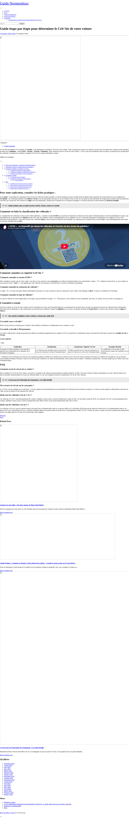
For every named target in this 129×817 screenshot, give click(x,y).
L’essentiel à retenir (11, 175)
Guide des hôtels (9, 16)
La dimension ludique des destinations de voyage (25, 20)
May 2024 (7, 787)
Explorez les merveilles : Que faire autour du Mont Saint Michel (21, 505)
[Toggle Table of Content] (1, 161)
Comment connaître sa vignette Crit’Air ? (17, 169)
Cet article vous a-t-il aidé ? (17, 177)
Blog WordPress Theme (7, 813)
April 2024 (7, 789)
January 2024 (8, 794)
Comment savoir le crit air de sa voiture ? (21, 183)
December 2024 (9, 776)
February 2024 (8, 793)
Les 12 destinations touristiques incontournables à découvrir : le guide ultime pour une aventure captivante (37, 804)
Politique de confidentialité (12, 806)
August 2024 (8, 782)
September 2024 (9, 780)
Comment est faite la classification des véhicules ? (19, 167)
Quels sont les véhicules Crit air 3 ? (20, 188)
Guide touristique (10, 14)
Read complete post (6, 512)
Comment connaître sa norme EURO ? (20, 170)
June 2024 (7, 785)
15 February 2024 (5, 33)
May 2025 (7, 769)
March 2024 (8, 791)
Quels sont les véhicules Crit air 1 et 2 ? (21, 187)
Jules (13, 33)
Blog (5, 13)
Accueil (6, 11)
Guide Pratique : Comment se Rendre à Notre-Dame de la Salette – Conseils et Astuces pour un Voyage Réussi (37, 563)
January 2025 (8, 774)
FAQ (6, 182)
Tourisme (7, 18)
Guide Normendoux (14, 3)
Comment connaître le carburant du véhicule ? (23, 172)
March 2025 (8, 771)
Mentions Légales (9, 802)
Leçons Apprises (19, 180)
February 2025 (8, 773)
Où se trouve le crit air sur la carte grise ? (21, 185)
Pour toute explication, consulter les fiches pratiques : (20, 165)
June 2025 (7, 767)
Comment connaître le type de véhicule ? (21, 173)
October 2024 (8, 778)
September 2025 (9, 763)
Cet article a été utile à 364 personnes (20, 178)
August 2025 (8, 765)
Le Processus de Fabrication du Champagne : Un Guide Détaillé (22, 748)
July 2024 (7, 783)
